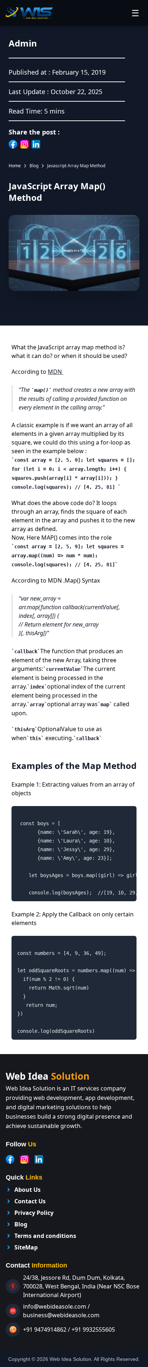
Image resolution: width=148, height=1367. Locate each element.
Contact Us (30, 1201)
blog (33, 166)
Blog (20, 1224)
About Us (27, 1190)
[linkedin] (38, 1159)
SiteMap (26, 1247)
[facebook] (10, 1159)
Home (15, 166)
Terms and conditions (45, 1236)
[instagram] (24, 1159)
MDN (55, 372)
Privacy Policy (34, 1213)
